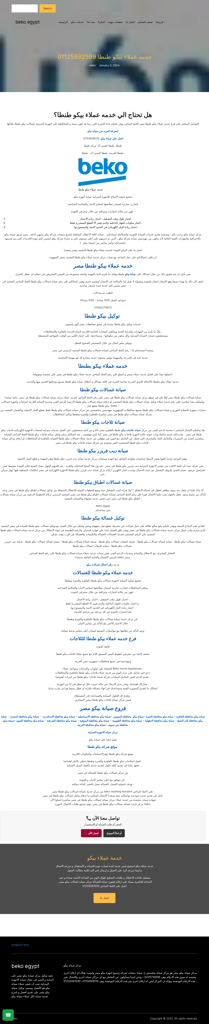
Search (47, 8)
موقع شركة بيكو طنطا (103, 747)
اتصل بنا (104, 898)
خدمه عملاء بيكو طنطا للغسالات (103, 572)
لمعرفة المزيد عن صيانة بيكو (103, 131)
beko (14, 1018)
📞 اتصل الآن (91, 833)
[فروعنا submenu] (164, 22)
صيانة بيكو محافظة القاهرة (190, 716)
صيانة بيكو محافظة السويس (128, 716)
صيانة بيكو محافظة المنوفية (94, 720)
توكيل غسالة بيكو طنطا (103, 518)
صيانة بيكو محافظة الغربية (91, 724)
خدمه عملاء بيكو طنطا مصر (103, 265)
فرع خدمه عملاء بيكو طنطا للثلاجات (103, 638)
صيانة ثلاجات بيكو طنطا (103, 422)
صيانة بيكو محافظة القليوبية (127, 720)
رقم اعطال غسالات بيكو (100, 564)
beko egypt (28, 22)
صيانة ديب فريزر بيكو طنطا (102, 450)
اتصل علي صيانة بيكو (103, 138)
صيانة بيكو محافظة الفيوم (30, 720)
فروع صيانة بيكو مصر (103, 708)
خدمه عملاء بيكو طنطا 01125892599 (104, 56)
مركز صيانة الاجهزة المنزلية (103, 732)
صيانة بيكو (130, 274)
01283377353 (20, 945)
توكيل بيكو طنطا (103, 316)
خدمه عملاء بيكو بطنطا (103, 366)
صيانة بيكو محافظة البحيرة (25, 716)
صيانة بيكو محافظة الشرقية (62, 720)
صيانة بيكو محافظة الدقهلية (159, 720)
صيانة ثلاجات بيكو (131, 430)
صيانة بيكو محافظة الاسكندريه (59, 716)
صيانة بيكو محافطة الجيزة (160, 716)
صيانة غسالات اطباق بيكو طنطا (103, 482)
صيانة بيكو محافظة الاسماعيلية (94, 716)
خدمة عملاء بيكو (104, 858)
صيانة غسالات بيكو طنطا (103, 389)
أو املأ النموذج (114, 833)
